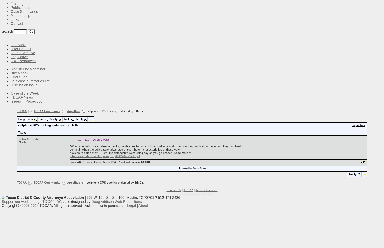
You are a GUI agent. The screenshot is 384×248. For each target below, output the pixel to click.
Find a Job (19, 77)
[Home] (4, 38)
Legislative (19, 57)
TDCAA (22, 111)
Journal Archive (23, 53)
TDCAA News (22, 97)
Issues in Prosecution (27, 101)
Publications (20, 8)
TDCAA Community (47, 111)
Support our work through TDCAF (28, 202)
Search (7, 31)
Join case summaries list (30, 81)
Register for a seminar (28, 69)
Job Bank (18, 45)
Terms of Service (207, 190)
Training (17, 4)
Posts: (75, 162)
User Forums (21, 49)
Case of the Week (25, 93)
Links (15, 20)
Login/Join (358, 125)
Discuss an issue (24, 85)
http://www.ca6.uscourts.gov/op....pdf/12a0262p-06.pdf (105, 156)
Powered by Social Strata (192, 168)
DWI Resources (23, 61)
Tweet (22, 132)
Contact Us (174, 190)
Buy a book (19, 73)
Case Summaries (24, 12)
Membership (20, 16)
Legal (131, 206)
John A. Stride (29, 139)
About (143, 206)
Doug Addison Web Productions (116, 202)
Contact (17, 24)
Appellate (73, 111)
